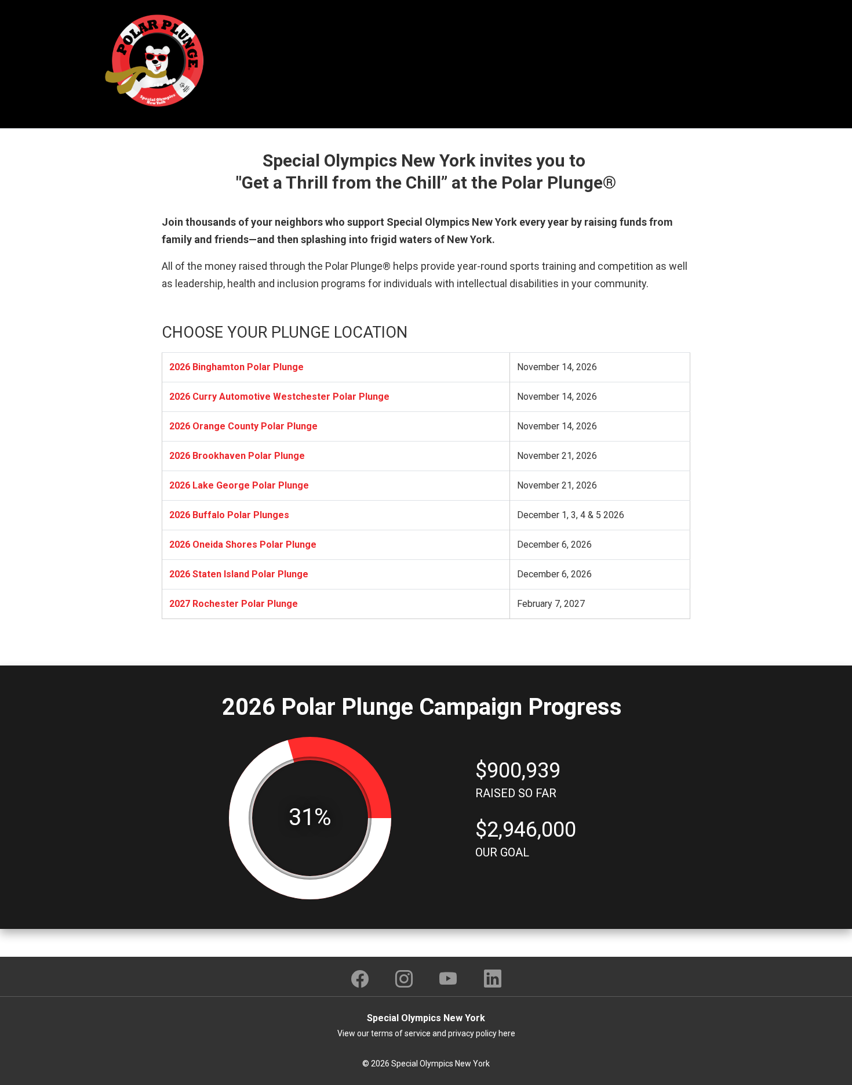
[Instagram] (404, 978)
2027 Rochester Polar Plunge (233, 603)
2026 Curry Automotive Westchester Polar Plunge (279, 396)
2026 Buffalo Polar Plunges (229, 514)
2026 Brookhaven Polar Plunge (237, 455)
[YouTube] (448, 978)
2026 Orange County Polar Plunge (243, 426)
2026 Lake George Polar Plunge (239, 485)
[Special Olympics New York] (156, 60)
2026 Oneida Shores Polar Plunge (242, 544)
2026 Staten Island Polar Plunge (238, 574)
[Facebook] (360, 978)
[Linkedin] (493, 978)
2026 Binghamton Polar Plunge (236, 366)
